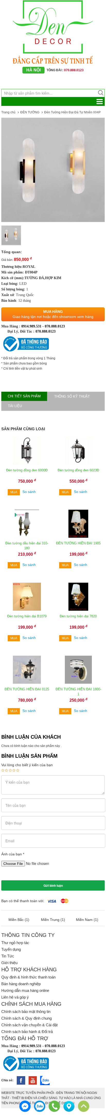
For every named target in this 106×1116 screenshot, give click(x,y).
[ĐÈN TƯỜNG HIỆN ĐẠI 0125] (27, 669)
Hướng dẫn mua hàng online (25, 990)
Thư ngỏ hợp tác (15, 942)
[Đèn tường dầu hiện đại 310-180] (27, 523)
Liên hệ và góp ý (15, 997)
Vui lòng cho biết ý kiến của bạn (27, 765)
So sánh (29, 492)
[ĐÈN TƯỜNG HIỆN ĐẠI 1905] (78, 523)
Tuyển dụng (11, 949)
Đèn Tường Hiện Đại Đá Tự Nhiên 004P (72, 112)
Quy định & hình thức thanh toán (28, 977)
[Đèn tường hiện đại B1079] (27, 596)
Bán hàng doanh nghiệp (21, 984)
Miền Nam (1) (87, 920)
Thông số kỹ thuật (72, 396)
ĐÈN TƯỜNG (29, 112)
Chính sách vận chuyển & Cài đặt (29, 1025)
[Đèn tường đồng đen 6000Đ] (27, 450)
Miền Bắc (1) (18, 920)
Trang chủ (8, 112)
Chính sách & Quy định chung (26, 1018)
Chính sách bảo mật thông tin (25, 1011)
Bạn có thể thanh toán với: (22, 901)
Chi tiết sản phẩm (24, 396)
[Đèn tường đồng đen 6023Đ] (78, 450)
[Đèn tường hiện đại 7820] (78, 596)
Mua (13, 492)
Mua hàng (53, 311)
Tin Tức (7, 956)
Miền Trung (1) (53, 920)
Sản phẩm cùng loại (23, 429)
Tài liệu (15, 406)
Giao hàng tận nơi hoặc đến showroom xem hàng (53, 317)
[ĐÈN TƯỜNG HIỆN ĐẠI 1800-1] (78, 669)
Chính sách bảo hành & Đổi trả (27, 1031)
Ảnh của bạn (12, 854)
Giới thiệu (9, 963)
